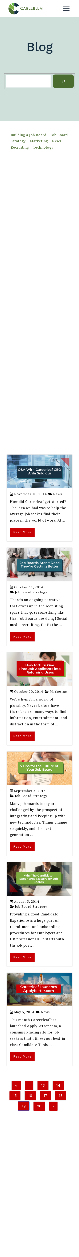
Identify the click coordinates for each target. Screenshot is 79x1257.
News (56, 141)
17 (45, 1096)
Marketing (39, 141)
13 (43, 1085)
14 (58, 1085)
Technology (43, 147)
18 (61, 1096)
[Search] (63, 81)
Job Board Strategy (31, 592)
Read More (22, 532)
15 (15, 1096)
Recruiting (20, 147)
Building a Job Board (29, 134)
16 (30, 1096)
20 (39, 1106)
